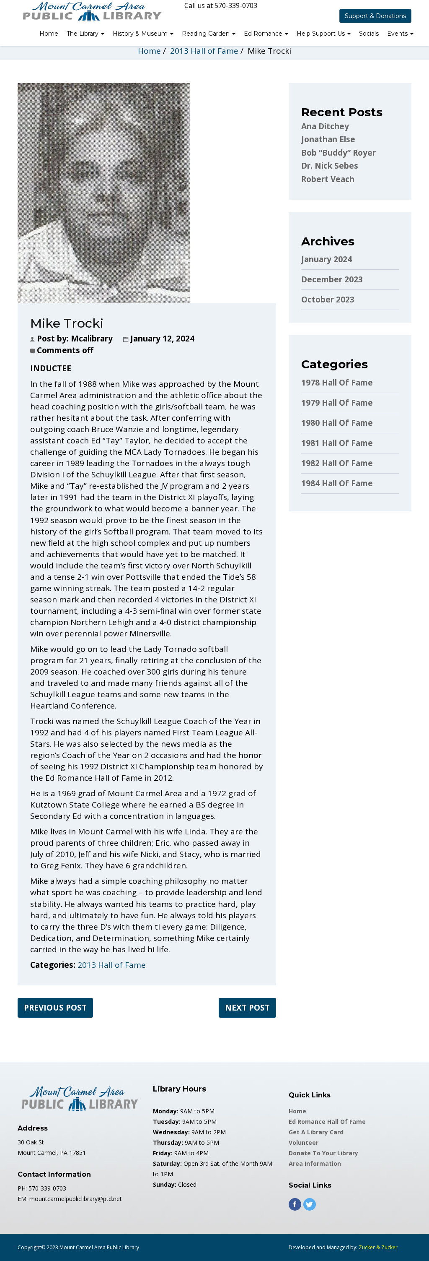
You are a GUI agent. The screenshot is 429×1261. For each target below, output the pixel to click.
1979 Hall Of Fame (337, 402)
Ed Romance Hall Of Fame (327, 1122)
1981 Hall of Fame (337, 443)
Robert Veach (327, 179)
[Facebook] (295, 1204)
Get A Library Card (316, 1132)
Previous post (55, 1007)
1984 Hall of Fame (337, 483)
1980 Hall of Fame (337, 422)
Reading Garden (206, 33)
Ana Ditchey (325, 126)
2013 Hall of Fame (204, 50)
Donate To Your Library (323, 1153)
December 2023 (332, 279)
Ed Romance (264, 33)
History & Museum (141, 33)
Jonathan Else (328, 139)
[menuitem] (48, 34)
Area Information (315, 1163)
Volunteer (303, 1142)
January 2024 (326, 259)
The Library (83, 33)
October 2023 (327, 299)
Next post (247, 1007)
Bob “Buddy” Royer (338, 152)
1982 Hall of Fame (337, 463)
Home (48, 33)
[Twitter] (309, 1204)
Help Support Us (321, 33)
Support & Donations (375, 16)
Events (398, 33)
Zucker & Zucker (378, 1247)
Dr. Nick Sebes (329, 165)
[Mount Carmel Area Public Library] (91, 11)
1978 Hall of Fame (337, 382)
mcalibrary (92, 338)
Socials (369, 33)
